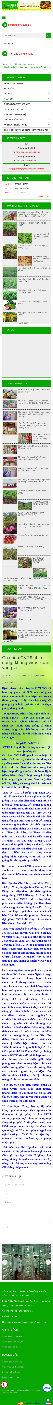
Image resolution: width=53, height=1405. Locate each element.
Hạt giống (9, 88)
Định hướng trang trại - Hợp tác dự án (26, 130)
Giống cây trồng (13, 83)
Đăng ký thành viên (10, 1377)
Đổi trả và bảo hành (11, 1372)
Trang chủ (6, 64)
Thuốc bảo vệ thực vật (17, 104)
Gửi (6, 1228)
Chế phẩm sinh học (14, 109)
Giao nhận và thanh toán (13, 1367)
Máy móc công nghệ (15, 114)
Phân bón (9, 99)
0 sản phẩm (7, 43)
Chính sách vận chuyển (12, 1342)
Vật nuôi (8, 94)
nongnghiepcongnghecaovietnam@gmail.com (25, 1322)
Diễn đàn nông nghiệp (24, 64)
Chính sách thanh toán (12, 1337)
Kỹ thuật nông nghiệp (16, 125)
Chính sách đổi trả (10, 1347)
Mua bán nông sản (14, 120)
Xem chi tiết (44, 197)
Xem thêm (24, 323)
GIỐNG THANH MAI (25, 1388)
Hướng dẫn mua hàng (12, 1362)
